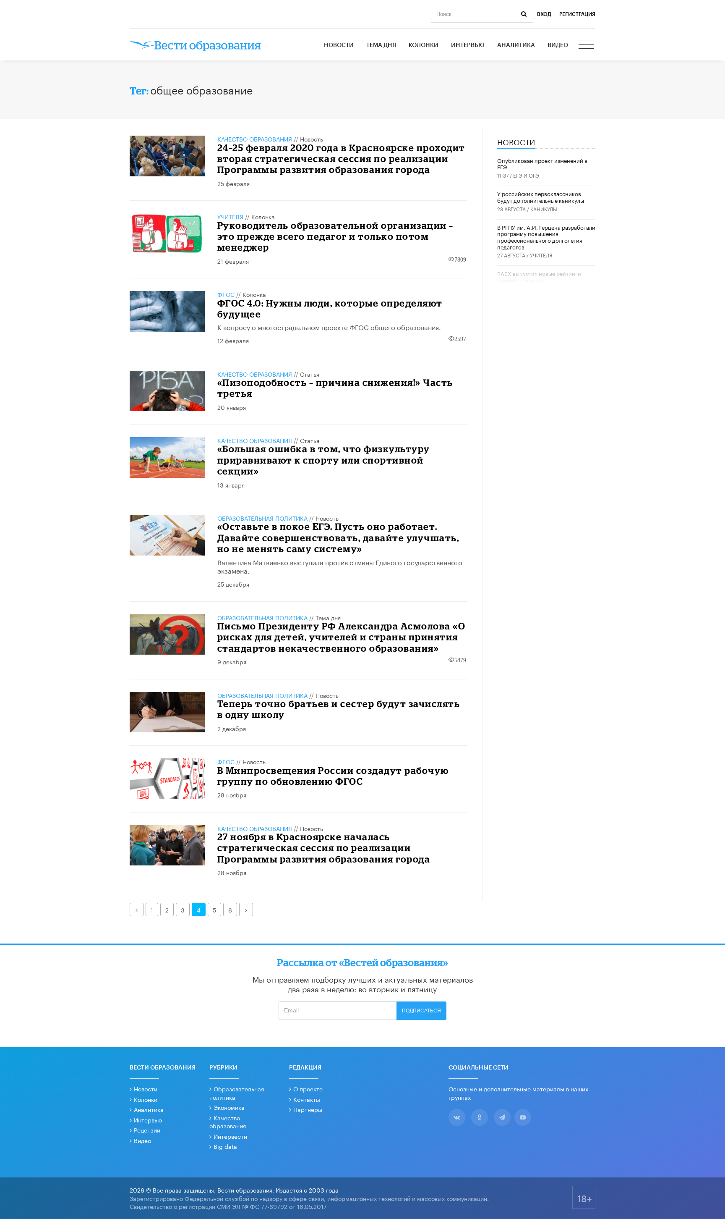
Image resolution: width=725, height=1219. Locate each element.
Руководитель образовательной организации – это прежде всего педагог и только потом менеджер (335, 236)
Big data (225, 1146)
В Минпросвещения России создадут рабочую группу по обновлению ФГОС (333, 775)
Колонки (423, 45)
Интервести (230, 1135)
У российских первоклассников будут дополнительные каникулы (540, 196)
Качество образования (254, 138)
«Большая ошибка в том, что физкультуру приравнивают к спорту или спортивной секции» (323, 459)
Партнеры (307, 1109)
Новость (311, 138)
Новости (339, 45)
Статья (309, 373)
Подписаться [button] (421, 1011)
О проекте (308, 1088)
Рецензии (147, 1129)
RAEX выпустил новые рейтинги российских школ (539, 276)
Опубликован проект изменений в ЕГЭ (542, 163)
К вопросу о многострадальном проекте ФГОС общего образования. (329, 326)
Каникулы (543, 208)
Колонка (263, 216)
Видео (558, 45)
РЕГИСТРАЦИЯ (577, 14)
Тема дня (381, 45)
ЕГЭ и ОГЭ (526, 175)
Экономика (229, 1107)
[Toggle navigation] (587, 45)
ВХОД (544, 14)
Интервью (468, 45)
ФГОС (226, 294)
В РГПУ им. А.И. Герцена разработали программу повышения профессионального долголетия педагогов (546, 237)
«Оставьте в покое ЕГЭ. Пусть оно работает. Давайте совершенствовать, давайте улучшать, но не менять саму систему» (338, 537)
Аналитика (516, 45)
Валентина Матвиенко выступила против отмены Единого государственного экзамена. (339, 566)
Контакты (306, 1099)
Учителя (230, 216)
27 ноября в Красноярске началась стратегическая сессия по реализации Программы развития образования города (323, 847)
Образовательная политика (262, 517)
